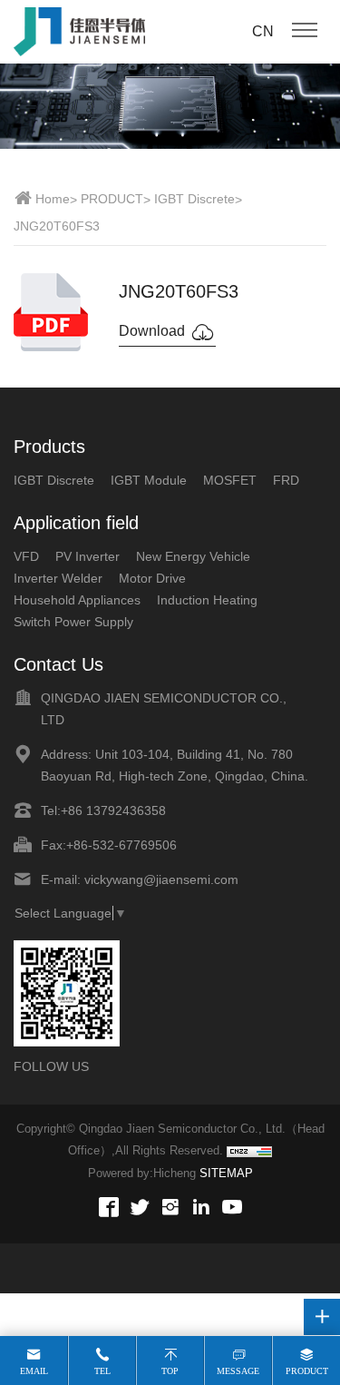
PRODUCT (112, 199)
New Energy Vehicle (193, 556)
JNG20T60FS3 (57, 226)
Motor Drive (152, 578)
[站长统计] (249, 1152)
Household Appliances (77, 600)
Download (154, 331)
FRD (286, 480)
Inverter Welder (58, 578)
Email (34, 1371)
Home (52, 199)
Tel (102, 1371)
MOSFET (230, 480)
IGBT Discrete (194, 199)
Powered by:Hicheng (142, 1173)
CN (263, 31)
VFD (26, 556)
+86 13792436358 (113, 810)
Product (307, 1371)
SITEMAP (226, 1173)
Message (238, 1371)
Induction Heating (207, 600)
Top (170, 1371)
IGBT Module (149, 480)
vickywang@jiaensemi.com (161, 879)
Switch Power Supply (73, 621)
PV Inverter (87, 556)
